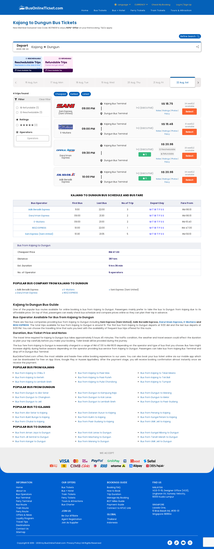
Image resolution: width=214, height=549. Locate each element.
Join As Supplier (70, 522)
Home (84, 10)
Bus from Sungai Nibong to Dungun (160, 432)
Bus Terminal (23, 497)
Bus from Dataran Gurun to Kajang (97, 412)
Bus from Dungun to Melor (155, 397)
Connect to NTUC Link (119, 508)
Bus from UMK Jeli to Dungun (156, 441)
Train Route (22, 508)
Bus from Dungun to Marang (156, 392)
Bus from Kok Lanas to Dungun (94, 432)
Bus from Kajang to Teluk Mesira (158, 373)
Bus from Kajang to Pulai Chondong (97, 381)
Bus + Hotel (118, 10)
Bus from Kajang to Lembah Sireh (33, 381)
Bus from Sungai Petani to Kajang (159, 417)
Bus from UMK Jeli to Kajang (156, 421)
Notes (158, 110)
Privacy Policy (73, 543)
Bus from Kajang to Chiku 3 (30, 373)
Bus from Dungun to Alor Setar (32, 392)
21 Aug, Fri (158, 82)
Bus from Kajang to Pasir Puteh (95, 377)
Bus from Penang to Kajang (155, 412)
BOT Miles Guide (116, 501)
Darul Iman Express (39, 215)
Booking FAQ (113, 487)
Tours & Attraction (181, 10)
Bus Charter (68, 504)
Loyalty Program (25, 518)
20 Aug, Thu (134, 82)
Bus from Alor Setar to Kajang (31, 412)
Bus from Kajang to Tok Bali (155, 377)
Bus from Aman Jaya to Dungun (32, 432)
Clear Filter (45, 99)
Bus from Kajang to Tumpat (156, 381)
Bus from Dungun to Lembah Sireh (97, 401)
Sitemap (20, 532)
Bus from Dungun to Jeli (28, 401)
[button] (27, 64)
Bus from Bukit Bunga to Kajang (32, 417)
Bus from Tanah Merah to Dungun (159, 437)
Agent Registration (72, 519)
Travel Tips (22, 521)
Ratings (166, 110)
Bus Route (21, 504)
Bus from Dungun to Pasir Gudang (159, 401)
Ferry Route (22, 511)
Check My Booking (161, 4)
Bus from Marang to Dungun (93, 441)
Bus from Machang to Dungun (94, 437)
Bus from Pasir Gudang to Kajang (96, 421)
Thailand (111, 519)
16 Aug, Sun (31, 82)
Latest (86, 94)
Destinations (23, 525)
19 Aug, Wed (107, 82)
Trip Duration (114, 494)
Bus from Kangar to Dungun (30, 441)
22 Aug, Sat (183, 82)
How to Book (113, 490)
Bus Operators (24, 494)
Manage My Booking (118, 497)
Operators (32, 138)
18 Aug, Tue (82, 82)
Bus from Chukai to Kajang (29, 421)
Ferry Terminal (24, 501)
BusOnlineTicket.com (55, 543)
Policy (167, 113)
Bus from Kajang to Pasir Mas (94, 373)
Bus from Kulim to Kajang (91, 417)
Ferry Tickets (138, 10)
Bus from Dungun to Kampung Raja (97, 392)
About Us (21, 490)
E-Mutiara (39, 221)
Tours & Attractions (72, 501)
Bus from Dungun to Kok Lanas (94, 397)
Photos (174, 110)
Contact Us (22, 528)
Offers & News (24, 514)
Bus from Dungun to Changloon (32, 397)
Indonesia (112, 522)
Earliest (74, 94)
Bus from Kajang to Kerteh (29, 377)
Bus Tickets (100, 10)
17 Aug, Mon (56, 82)
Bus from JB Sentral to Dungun (32, 437)
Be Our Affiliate (70, 515)
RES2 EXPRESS (39, 227)
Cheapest (60, 94)
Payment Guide (115, 504)
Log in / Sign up (184, 4)
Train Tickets (158, 10)
